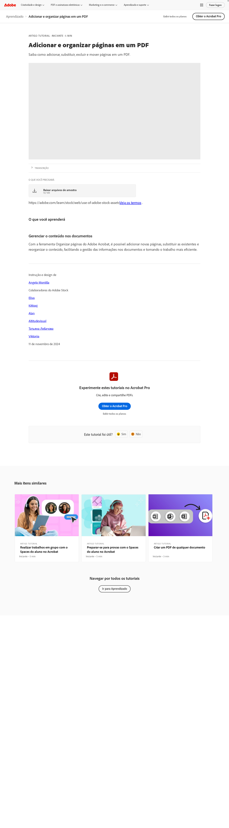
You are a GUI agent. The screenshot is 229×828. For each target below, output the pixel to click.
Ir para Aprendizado (114, 588)
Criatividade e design (31, 4)
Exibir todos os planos (175, 16)
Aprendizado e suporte (135, 4)
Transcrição (42, 168)
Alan (32, 313)
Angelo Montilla (39, 282)
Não (138, 434)
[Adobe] (10, 5)
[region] (47, 528)
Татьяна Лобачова (41, 329)
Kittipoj (33, 305)
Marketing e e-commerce (101, 4)
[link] (14, 16)
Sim (123, 434)
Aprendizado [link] (14, 16)
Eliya (32, 298)
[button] (201, 5)
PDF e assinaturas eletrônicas (65, 4)
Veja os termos (130, 202)
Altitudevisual (37, 321)
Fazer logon (215, 5)
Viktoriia (34, 336)
